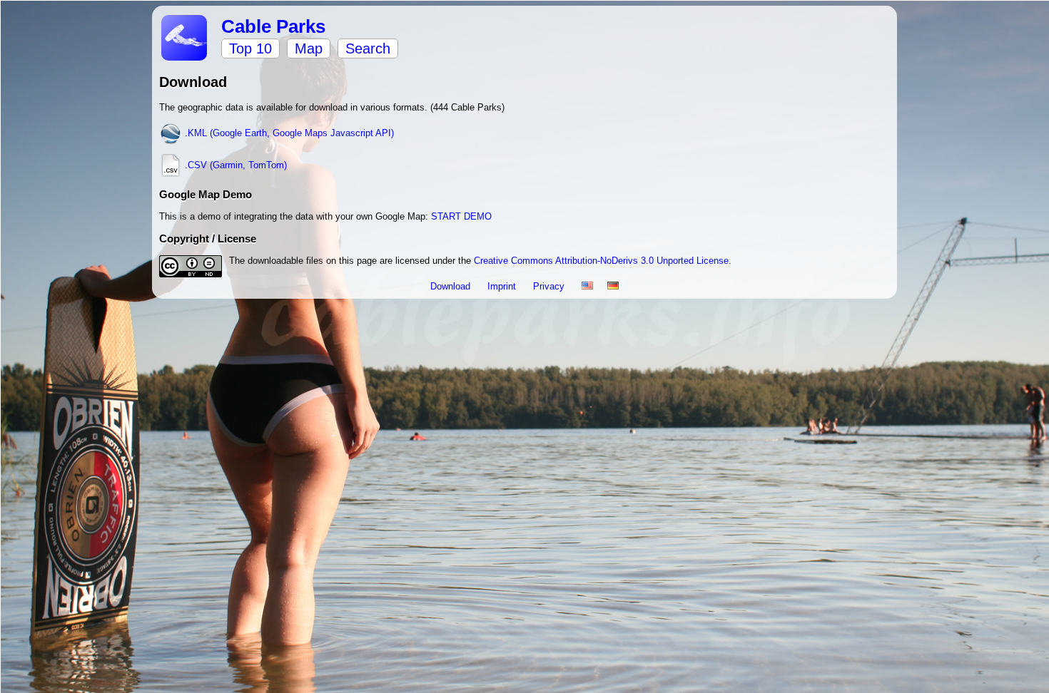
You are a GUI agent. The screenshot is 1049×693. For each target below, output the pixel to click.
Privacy (550, 286)
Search (367, 48)
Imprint (503, 286)
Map (309, 48)
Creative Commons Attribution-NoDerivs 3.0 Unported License (601, 260)
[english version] (587, 286)
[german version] (613, 286)
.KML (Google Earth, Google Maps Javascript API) (288, 133)
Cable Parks (273, 26)
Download (451, 286)
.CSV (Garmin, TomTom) (234, 165)
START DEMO (461, 216)
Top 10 (250, 48)
